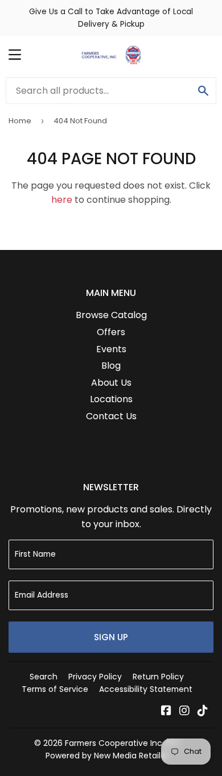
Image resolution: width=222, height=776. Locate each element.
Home (20, 120)
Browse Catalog (111, 315)
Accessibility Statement (145, 689)
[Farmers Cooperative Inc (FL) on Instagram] (184, 711)
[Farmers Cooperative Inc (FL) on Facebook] (166, 711)
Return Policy (158, 676)
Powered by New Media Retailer (107, 755)
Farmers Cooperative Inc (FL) (122, 743)
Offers (111, 332)
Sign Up (111, 637)
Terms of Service (55, 689)
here (61, 199)
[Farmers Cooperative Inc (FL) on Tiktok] (203, 711)
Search (43, 676)
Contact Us (111, 416)
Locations (111, 399)
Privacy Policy (95, 676)
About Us (111, 382)
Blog (111, 365)
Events (111, 349)
